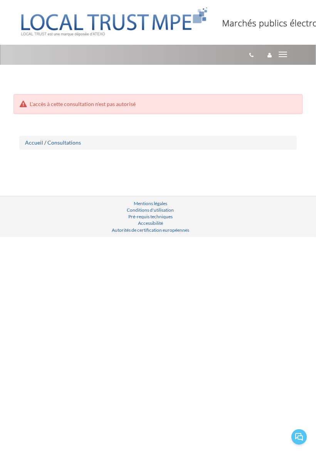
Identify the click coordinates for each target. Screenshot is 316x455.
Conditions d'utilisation (150, 210)
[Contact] (251, 54)
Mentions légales (150, 203)
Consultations (64, 142)
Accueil (34, 142)
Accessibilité (150, 223)
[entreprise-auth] (269, 54)
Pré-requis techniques (150, 216)
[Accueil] (114, 22)
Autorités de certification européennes (150, 230)
